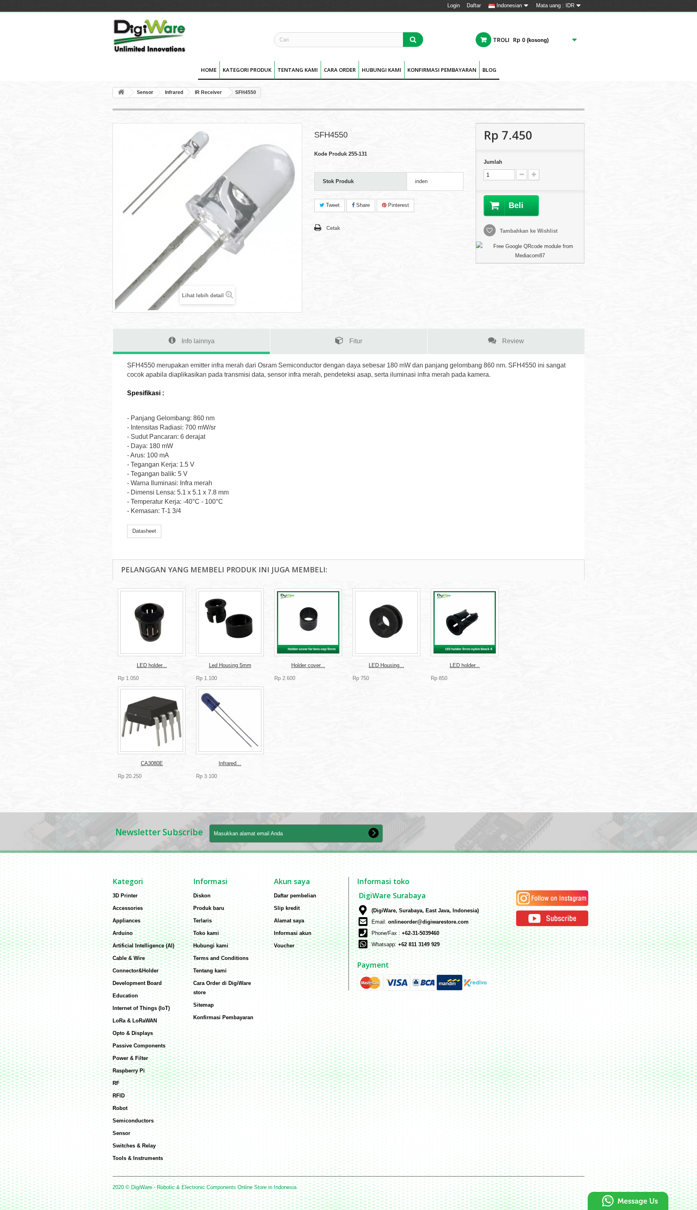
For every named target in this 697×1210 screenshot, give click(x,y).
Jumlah (493, 162)
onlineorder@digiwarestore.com (428, 922)
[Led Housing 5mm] (230, 622)
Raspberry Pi (129, 1071)
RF (116, 1083)
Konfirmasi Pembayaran (441, 69)
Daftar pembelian (295, 896)
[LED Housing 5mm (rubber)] (386, 622)
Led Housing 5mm (230, 665)
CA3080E (152, 763)
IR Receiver (208, 92)
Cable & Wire (129, 958)
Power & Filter (130, 1058)
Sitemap (203, 1005)
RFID (119, 1096)
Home (209, 69)
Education (125, 996)
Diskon (202, 896)
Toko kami (206, 933)
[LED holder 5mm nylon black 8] (465, 622)
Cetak (333, 228)
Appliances (126, 921)
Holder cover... (308, 665)
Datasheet (144, 531)
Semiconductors (133, 1121)
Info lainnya (198, 340)
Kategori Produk (247, 69)
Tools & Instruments (138, 1158)
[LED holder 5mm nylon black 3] (152, 622)
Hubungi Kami (381, 69)
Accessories (128, 908)
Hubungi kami (210, 946)
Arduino (123, 933)
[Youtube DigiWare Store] (552, 918)
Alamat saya (289, 921)
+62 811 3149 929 (419, 944)
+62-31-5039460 (420, 933)
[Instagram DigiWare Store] (552, 898)
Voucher (284, 946)
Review (513, 340)
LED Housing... (386, 665)
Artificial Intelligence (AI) (143, 946)
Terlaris (202, 921)
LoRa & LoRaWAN (135, 1021)
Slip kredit (287, 908)
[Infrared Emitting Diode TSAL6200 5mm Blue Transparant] (230, 720)
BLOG (489, 69)
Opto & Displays (133, 1033)
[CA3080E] (152, 720)
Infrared (174, 92)
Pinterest (397, 205)
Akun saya (292, 881)
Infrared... (230, 763)
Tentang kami (298, 69)
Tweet (332, 205)
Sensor (145, 92)
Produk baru (208, 908)
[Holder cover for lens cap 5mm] (308, 622)
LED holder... (152, 665)
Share (362, 205)
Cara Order (340, 69)
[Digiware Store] (187, 35)
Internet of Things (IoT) (141, 1008)
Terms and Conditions (220, 958)
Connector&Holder (136, 971)
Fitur (355, 340)
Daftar (474, 5)
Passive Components (139, 1046)
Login (453, 5)
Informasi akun (292, 933)
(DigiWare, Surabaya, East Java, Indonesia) (425, 911)
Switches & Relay (134, 1146)
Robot (120, 1108)
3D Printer (125, 896)
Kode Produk (330, 154)
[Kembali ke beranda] (121, 93)
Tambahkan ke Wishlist (527, 231)
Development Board (137, 983)
